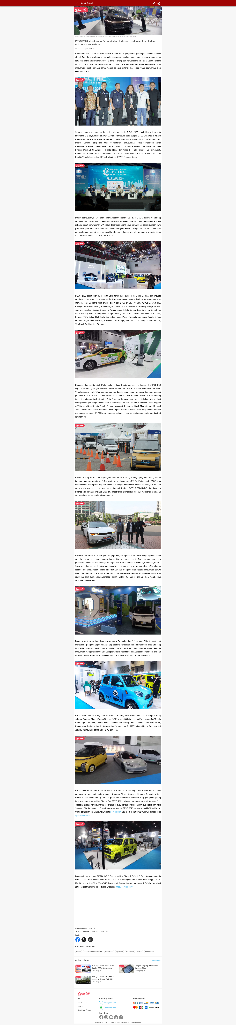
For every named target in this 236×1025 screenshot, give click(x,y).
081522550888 (110, 1008)
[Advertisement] (118, 910)
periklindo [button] (109, 951)
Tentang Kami (83, 1002)
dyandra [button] (119, 951)
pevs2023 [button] (130, 951)
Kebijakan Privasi (84, 1010)
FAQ (79, 998)
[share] (153, 3)
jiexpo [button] (139, 951)
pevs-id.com (115, 812)
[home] (158, 3)
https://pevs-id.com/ (124, 887)
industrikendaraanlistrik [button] (93, 951)
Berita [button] (78, 951)
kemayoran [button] (149, 951)
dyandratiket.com (82, 815)
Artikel (80, 1006)
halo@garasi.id (110, 1003)
